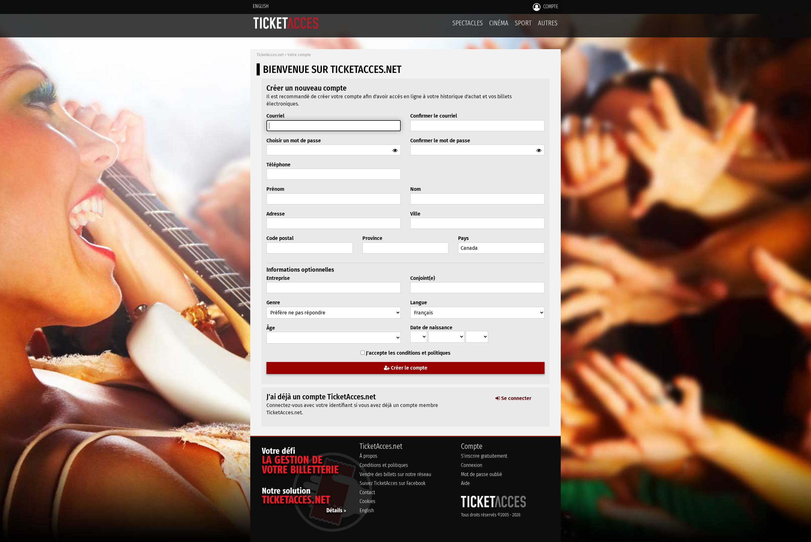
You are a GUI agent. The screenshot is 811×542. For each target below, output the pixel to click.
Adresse (275, 214)
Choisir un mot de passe (293, 141)
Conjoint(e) (422, 278)
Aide (465, 483)
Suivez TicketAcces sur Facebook (392, 483)
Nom (415, 189)
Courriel (275, 116)
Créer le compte (408, 368)
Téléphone (278, 165)
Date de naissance (431, 328)
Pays (463, 238)
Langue (418, 303)
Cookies (367, 501)
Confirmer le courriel (433, 116)
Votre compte (299, 55)
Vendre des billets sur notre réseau (395, 474)
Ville (415, 214)
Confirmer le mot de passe (440, 141)
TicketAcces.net (270, 55)
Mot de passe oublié (481, 474)
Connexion (471, 465)
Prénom (275, 189)
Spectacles (467, 23)
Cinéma (498, 23)
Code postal (280, 238)
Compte (550, 6)
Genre (273, 303)
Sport (523, 23)
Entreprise (278, 278)
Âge (270, 328)
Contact (367, 492)
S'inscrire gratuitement (484, 456)
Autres (548, 23)
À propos (368, 456)
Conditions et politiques (384, 465)
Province (372, 238)
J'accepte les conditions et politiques (408, 353)
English (261, 6)
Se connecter (515, 398)
